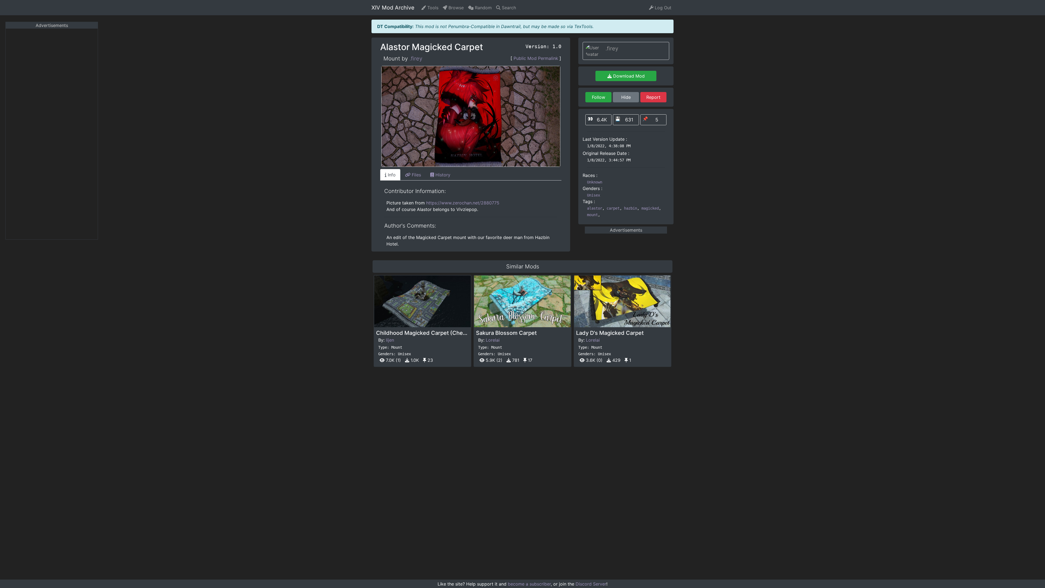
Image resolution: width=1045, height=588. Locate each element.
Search (508, 7)
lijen (390, 340)
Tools (432, 7)
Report (653, 97)
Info (391, 174)
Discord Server (591, 584)
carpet (613, 208)
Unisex (593, 195)
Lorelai (493, 340)
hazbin (630, 208)
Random (483, 7)
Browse (455, 7)
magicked (650, 208)
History (442, 174)
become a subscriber (529, 584)
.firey (416, 58)
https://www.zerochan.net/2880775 (462, 203)
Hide (626, 97)
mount (592, 215)
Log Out (662, 7)
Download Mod (628, 76)
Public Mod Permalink (536, 58)
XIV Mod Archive (392, 7)
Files (415, 174)
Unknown (594, 182)
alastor (594, 208)
